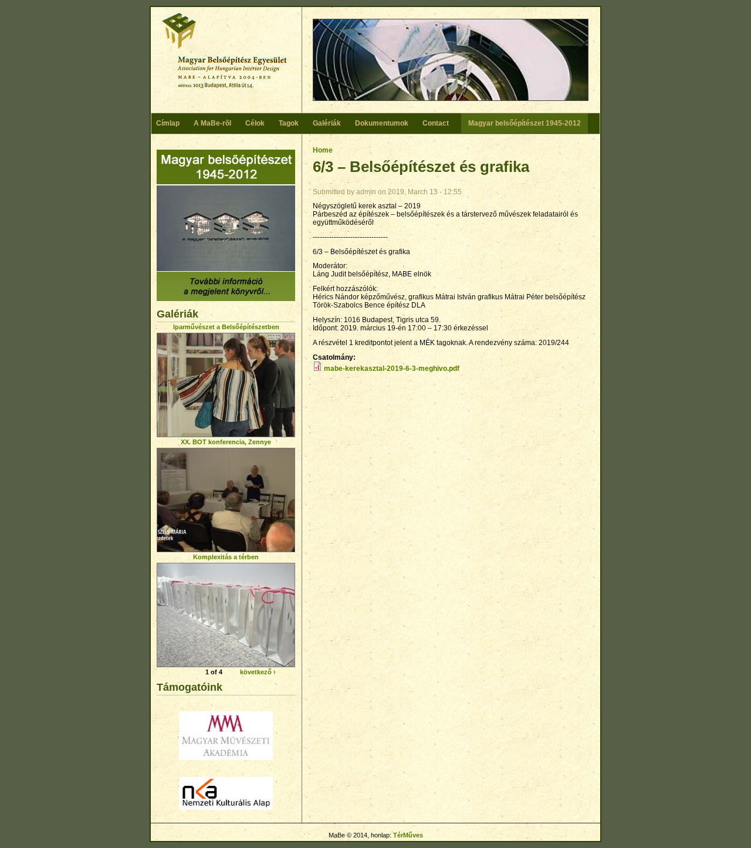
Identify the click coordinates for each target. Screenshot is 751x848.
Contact (435, 123)
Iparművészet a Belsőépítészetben (226, 326)
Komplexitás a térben (226, 556)
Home (323, 150)
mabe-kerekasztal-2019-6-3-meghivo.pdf (391, 368)
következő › (258, 671)
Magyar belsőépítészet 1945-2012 (524, 123)
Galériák (327, 123)
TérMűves (408, 835)
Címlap (168, 123)
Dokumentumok (381, 123)
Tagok (289, 123)
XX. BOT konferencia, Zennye (226, 441)
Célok (255, 123)
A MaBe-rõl (212, 123)
